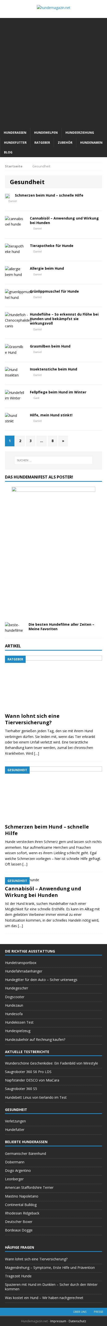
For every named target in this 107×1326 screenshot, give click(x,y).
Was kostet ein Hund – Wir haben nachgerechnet (44, 1297)
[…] (36, 753)
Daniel (12, 201)
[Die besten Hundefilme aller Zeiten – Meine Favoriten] (15, 630)
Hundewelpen (46, 132)
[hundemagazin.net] (53, 7)
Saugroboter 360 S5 (21, 1088)
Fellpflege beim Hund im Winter (58, 392)
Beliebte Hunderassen (26, 1141)
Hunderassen (15, 132)
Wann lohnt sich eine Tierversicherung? (32, 719)
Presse (98, 1312)
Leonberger (14, 1179)
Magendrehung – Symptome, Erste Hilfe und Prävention (50, 1267)
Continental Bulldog (21, 1204)
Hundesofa (14, 1013)
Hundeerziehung (79, 132)
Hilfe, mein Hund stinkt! (51, 415)
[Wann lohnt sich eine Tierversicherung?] (53, 707)
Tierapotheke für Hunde (51, 245)
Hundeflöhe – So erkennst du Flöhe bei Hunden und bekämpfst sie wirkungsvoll (64, 319)
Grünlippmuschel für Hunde (54, 291)
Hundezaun (14, 1005)
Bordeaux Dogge (19, 1230)
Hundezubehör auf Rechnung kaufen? (35, 1039)
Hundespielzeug (17, 1030)
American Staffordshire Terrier (29, 1187)
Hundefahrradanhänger (23, 971)
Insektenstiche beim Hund (53, 369)
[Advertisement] (53, 71)
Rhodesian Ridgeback (22, 1213)
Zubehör (65, 142)
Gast (36, 398)
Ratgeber (42, 142)
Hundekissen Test (19, 1022)
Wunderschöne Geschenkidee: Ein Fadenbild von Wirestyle (51, 1063)
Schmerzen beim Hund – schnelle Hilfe (49, 195)
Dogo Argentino (18, 1170)
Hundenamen (91, 142)
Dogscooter (14, 996)
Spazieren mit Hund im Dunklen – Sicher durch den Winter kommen (51, 1286)
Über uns (79, 1312)
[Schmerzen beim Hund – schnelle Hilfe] (53, 818)
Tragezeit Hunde (18, 1276)
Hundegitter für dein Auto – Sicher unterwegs (41, 979)
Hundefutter (15, 142)
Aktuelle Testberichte (27, 1051)
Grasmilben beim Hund (50, 346)
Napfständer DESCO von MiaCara (32, 1080)
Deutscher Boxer (18, 1221)
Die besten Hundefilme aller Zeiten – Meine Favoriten (61, 626)
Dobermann (14, 1162)
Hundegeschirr (16, 988)
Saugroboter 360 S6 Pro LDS (28, 1071)
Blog (8, 152)
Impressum (58, 1321)
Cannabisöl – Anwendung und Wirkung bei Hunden (64, 220)
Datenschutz (77, 1321)
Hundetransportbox (20, 962)
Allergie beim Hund (47, 268)
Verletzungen (15, 1121)
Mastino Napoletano (21, 1196)
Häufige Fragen (19, 1247)
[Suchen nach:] (53, 460)
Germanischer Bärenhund (25, 1153)
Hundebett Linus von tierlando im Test (36, 1097)
